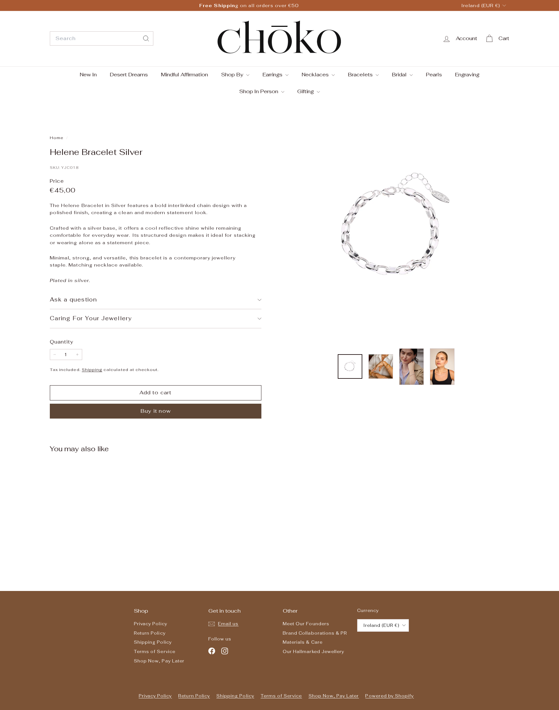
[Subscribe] (255, 391)
